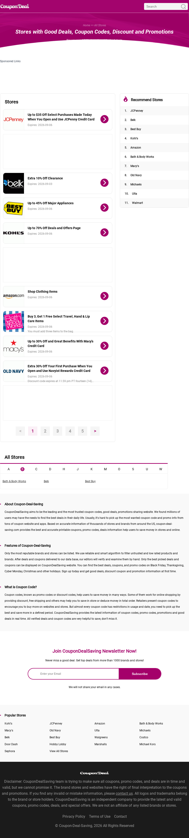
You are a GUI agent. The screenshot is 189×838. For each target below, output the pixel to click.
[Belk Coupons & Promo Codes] (13, 183)
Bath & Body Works (139, 156)
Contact (120, 816)
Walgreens (101, 737)
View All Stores (59, 751)
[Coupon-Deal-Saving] (15, 6)
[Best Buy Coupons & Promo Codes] (13, 208)
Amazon (133, 147)
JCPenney (134, 110)
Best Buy (133, 129)
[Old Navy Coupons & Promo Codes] (13, 371)
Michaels (133, 184)
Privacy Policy (73, 816)
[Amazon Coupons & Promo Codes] (13, 296)
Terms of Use (99, 816)
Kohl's (131, 138)
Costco (143, 737)
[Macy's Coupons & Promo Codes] (13, 346)
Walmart (134, 202)
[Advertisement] (58, 151)
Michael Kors (147, 744)
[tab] (8, 468)
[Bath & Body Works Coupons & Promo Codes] (13, 321)
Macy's (132, 166)
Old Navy (133, 175)
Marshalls (100, 744)
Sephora (10, 751)
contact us (124, 793)
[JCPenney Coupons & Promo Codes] (13, 119)
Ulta (131, 193)
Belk (130, 120)
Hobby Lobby (58, 744)
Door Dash (11, 744)
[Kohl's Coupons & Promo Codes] (13, 233)
